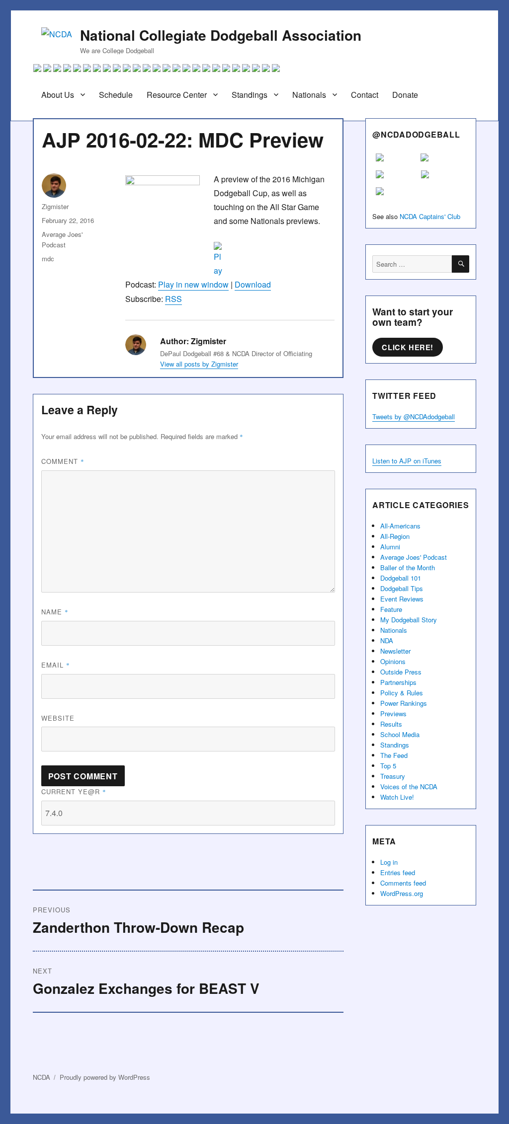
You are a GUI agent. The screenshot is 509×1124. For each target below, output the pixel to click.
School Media (400, 734)
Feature (391, 609)
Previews (393, 713)
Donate (405, 94)
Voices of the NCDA (408, 786)
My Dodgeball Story (408, 619)
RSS (173, 298)
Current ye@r (73, 791)
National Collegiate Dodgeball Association (220, 35)
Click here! (407, 347)
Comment (63, 461)
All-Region (395, 536)
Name (55, 611)
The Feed (394, 755)
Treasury (392, 776)
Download (253, 284)
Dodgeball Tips (401, 588)
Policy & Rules (401, 692)
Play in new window (193, 284)
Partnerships (398, 682)
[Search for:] (412, 264)
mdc (48, 258)
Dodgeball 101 (400, 578)
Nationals (309, 94)
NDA (386, 640)
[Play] (230, 260)
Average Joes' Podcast (413, 557)
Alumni (390, 546)
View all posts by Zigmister (199, 364)
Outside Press (401, 671)
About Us (57, 94)
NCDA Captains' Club (430, 216)
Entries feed (397, 872)
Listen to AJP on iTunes (406, 460)
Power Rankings (403, 703)
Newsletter (395, 651)
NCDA (41, 1077)
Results (391, 724)
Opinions (393, 661)
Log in (389, 862)
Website (58, 718)
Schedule (116, 94)
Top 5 (388, 765)
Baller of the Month (407, 567)
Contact (364, 94)
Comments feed (403, 883)
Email (55, 665)
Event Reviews (402, 598)
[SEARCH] (460, 264)
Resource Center (177, 94)
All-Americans (400, 525)
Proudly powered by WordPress (105, 1077)
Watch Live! (397, 797)
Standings (249, 94)
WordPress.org (401, 893)
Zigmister (55, 206)
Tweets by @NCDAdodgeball (413, 416)
